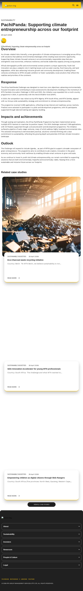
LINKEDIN (24, 579)
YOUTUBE (31, 579)
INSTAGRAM (14, 579)
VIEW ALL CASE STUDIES (41, 504)
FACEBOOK (5, 579)
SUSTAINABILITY (8, 20)
